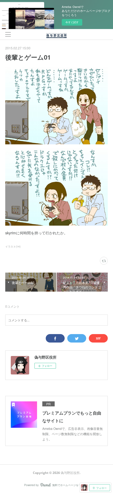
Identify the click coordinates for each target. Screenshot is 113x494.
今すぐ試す (72, 22)
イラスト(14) (12, 246)
